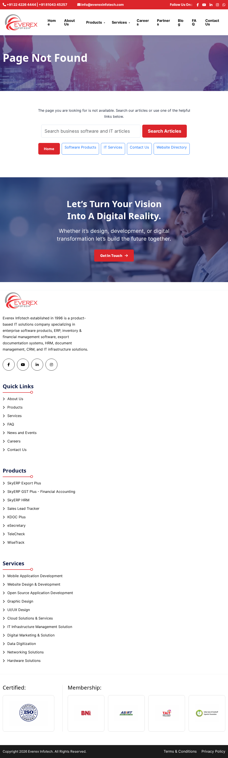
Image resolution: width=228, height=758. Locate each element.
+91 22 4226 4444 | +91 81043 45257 (36, 4)
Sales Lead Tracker (23, 508)
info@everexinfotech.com (102, 4)
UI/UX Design (18, 609)
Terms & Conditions (180, 751)
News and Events (22, 432)
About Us (69, 22)
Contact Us (212, 22)
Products (94, 22)
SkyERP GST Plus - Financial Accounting (41, 491)
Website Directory (172, 147)
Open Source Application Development (40, 593)
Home (52, 22)
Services (119, 22)
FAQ (194, 22)
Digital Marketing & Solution (31, 635)
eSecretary (16, 525)
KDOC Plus (16, 517)
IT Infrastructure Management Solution (39, 626)
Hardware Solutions (24, 660)
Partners (163, 22)
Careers (143, 22)
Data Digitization (21, 643)
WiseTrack (15, 542)
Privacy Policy (213, 751)
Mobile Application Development (35, 576)
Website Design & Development (33, 584)
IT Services (113, 147)
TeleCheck (16, 534)
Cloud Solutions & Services (30, 618)
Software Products (80, 147)
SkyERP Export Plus (24, 483)
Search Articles (164, 131)
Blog (180, 22)
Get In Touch (111, 255)
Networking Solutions (25, 652)
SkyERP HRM (18, 500)
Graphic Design (20, 601)
